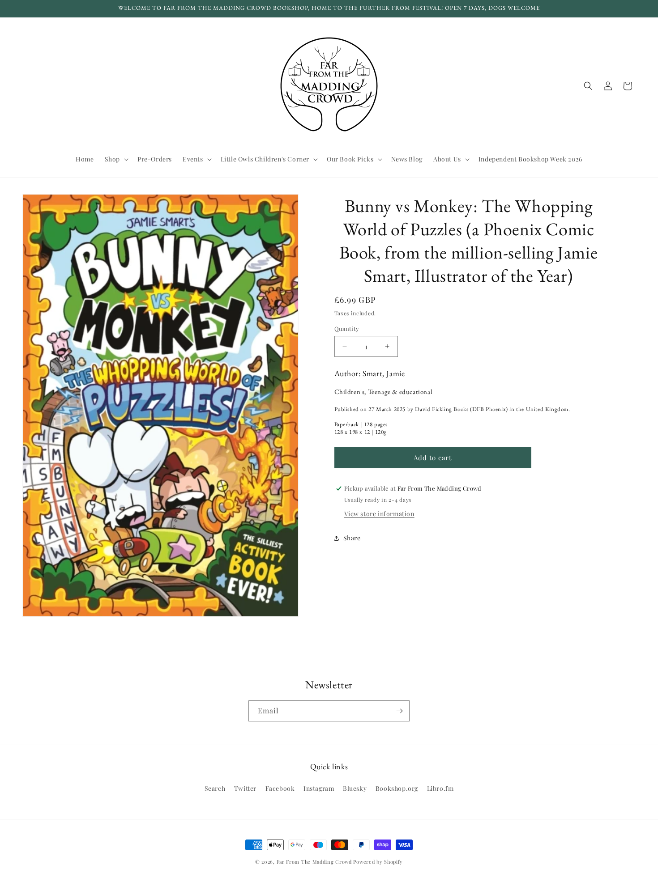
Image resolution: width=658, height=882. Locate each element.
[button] (115, 159)
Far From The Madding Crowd (314, 861)
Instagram (318, 788)
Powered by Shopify (378, 861)
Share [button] (352, 538)
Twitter (245, 788)
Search (215, 788)
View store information (379, 513)
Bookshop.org (397, 788)
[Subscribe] (399, 710)
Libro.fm (440, 788)
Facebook (280, 788)
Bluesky (355, 788)
